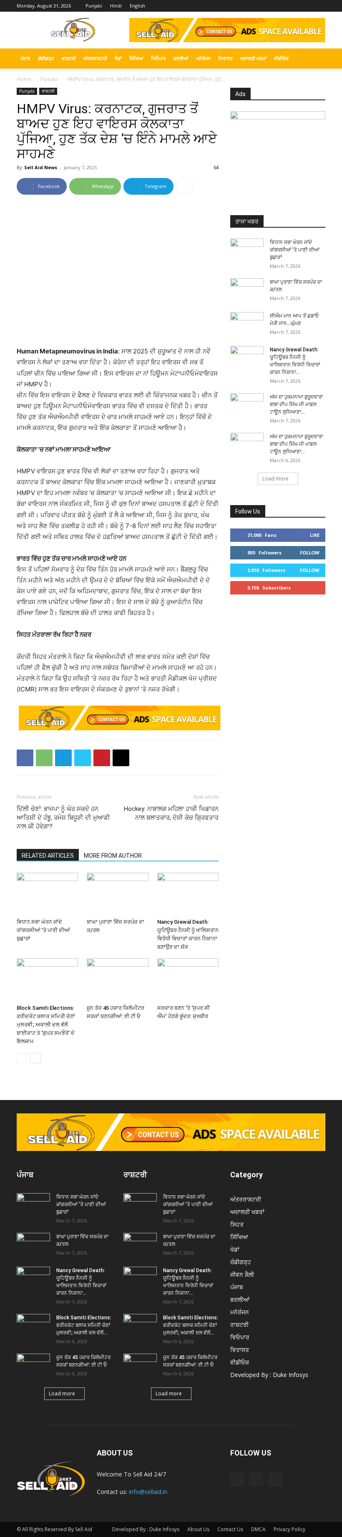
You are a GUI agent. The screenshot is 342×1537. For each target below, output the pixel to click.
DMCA (258, 1529)
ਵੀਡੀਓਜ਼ (281, 58)
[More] (185, 186)
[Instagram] (305, 6)
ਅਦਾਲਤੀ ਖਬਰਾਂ (253, 58)
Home (24, 79)
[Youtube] (319, 6)
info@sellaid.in (148, 1492)
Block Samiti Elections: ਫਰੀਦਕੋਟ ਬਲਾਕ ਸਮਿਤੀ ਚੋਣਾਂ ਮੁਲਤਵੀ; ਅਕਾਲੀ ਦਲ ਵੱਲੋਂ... (83, 1325)
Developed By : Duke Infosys (269, 1375)
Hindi (116, 6)
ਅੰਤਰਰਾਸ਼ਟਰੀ (95, 58)
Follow (309, 552)
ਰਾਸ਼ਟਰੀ (69, 58)
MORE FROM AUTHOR (113, 855)
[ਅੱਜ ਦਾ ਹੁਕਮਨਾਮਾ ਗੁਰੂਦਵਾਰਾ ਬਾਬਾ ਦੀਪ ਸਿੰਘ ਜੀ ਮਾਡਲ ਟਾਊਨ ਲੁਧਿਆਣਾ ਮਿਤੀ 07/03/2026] (247, 405)
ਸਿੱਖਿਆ (136, 58)
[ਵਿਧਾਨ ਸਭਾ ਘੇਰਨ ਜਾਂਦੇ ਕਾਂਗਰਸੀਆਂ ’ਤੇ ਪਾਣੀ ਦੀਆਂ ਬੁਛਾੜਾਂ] (47, 894)
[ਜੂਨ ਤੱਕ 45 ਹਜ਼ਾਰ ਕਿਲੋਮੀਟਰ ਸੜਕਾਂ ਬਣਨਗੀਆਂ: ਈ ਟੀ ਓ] (117, 979)
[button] (315, 59)
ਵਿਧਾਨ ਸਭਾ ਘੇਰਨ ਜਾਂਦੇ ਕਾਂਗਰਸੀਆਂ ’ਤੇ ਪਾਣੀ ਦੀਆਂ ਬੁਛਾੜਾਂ (43, 930)
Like (314, 535)
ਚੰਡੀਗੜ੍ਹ (46, 58)
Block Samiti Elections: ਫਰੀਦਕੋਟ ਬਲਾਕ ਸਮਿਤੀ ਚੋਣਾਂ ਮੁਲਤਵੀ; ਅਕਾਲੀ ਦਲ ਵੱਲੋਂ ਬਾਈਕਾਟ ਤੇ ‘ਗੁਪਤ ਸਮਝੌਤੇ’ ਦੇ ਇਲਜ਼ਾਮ (46, 1024)
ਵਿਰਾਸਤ (225, 58)
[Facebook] (291, 6)
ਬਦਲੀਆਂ (181, 58)
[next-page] (35, 1058)
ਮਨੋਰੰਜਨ (203, 58)
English (137, 6)
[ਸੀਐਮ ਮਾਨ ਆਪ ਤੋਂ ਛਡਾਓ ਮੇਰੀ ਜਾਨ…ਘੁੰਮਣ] (247, 323)
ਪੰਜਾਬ (25, 58)
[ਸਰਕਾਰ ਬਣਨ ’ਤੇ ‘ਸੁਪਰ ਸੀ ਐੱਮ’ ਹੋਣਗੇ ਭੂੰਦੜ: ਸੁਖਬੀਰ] (188, 979)
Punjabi (94, 6)
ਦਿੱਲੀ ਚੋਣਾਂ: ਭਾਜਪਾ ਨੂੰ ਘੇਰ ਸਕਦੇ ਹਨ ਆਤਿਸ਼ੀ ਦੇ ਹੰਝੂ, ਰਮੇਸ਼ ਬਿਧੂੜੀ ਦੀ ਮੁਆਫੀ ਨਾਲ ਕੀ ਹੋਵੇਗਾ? (63, 817)
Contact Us (230, 1529)
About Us (198, 1529)
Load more (275, 478)
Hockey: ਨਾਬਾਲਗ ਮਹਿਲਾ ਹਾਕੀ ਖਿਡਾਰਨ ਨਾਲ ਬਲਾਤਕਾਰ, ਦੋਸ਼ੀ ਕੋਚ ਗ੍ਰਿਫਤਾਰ (171, 813)
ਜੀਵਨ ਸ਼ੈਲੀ (242, 1274)
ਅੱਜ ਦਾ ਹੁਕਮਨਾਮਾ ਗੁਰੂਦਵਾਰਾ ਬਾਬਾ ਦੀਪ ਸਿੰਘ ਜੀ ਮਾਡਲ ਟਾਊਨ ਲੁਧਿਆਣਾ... (296, 404)
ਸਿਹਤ (237, 1224)
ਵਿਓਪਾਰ (158, 58)
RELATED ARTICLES (48, 855)
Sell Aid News (40, 167)
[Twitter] (82, 757)
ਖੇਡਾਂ (118, 58)
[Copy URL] (121, 757)
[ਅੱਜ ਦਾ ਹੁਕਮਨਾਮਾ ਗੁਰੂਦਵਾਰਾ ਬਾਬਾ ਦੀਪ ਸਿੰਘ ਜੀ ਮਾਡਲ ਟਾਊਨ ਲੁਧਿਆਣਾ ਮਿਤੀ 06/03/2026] (247, 444)
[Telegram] (63, 757)
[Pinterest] (101, 757)
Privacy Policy (289, 1529)
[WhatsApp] (44, 757)
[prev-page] (22, 1058)
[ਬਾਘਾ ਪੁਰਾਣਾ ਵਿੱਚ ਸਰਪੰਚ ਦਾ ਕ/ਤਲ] (117, 894)
